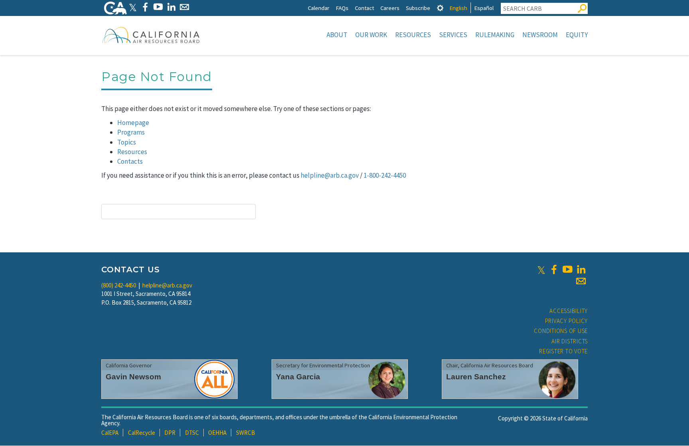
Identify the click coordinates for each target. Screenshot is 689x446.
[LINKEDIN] (171, 7)
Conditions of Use (561, 331)
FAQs (342, 8)
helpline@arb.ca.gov (330, 175)
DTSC (192, 432)
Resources (413, 34)
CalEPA (109, 432)
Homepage (133, 122)
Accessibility (568, 311)
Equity (577, 34)
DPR (169, 432)
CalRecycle (141, 432)
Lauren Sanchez (476, 377)
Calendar (318, 8)
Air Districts (569, 341)
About (337, 34)
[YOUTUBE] (158, 7)
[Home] (151, 35)
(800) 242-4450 (118, 285)
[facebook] (554, 269)
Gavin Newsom (133, 377)
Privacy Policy (566, 321)
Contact (364, 8)
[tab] (440, 8)
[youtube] (567, 269)
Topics (126, 142)
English (458, 8)
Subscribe (418, 8)
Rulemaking (494, 34)
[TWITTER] (133, 7)
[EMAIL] (184, 7)
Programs (131, 132)
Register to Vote (563, 351)
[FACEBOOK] (145, 7)
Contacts (130, 161)
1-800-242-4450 (385, 175)
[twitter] (541, 269)
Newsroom (540, 34)
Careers (390, 8)
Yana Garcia (298, 377)
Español (484, 8)
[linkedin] (581, 269)
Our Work (371, 34)
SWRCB (245, 432)
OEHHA (217, 432)
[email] (581, 281)
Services (453, 34)
